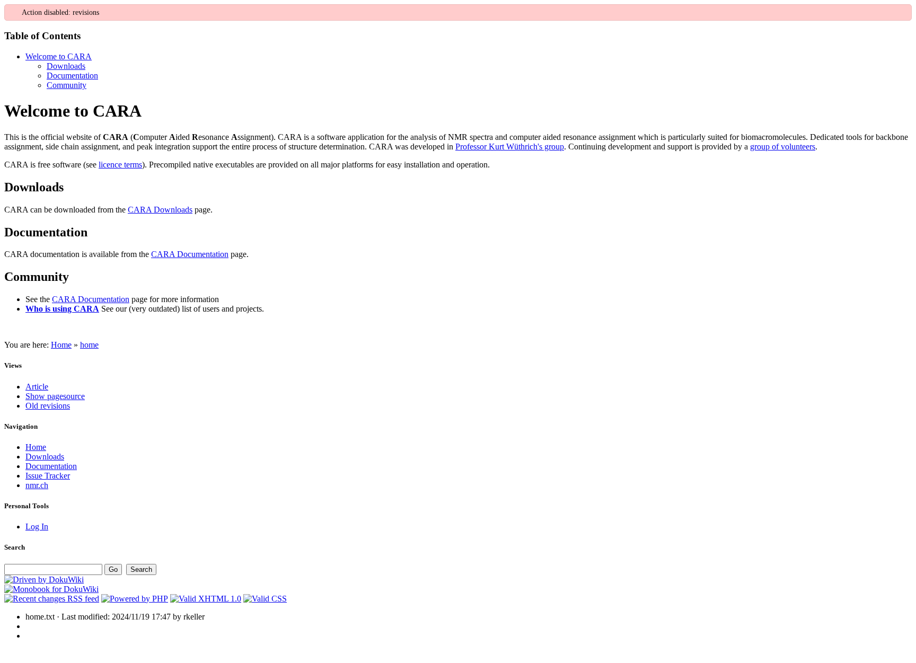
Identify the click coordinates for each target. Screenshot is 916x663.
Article (36, 386)
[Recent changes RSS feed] (51, 598)
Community (66, 85)
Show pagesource (55, 396)
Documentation (72, 75)
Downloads (66, 65)
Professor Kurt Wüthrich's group (509, 146)
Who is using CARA (62, 308)
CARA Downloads (160, 209)
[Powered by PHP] (134, 598)
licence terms (120, 164)
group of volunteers (782, 146)
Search (14, 547)
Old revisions (47, 405)
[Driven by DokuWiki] (44, 579)
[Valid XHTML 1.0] (205, 598)
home (89, 344)
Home (61, 344)
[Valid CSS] (265, 598)
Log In (36, 526)
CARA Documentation (189, 254)
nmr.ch (36, 485)
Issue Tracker (47, 475)
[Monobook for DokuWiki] (51, 589)
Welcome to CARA (58, 56)
